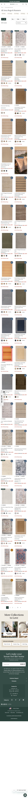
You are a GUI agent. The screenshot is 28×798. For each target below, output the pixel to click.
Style (24, 19)
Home (2, 7)
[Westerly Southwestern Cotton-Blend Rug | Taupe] (21, 587)
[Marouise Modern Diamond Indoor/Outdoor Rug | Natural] (21, 126)
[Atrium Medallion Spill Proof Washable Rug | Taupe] (7, 437)
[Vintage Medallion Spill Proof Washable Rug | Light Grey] (21, 496)
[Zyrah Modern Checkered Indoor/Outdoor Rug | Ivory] (21, 354)
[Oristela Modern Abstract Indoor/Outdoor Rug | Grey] (7, 68)
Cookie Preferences (14, 718)
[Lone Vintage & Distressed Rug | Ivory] (7, 184)
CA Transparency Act (19, 712)
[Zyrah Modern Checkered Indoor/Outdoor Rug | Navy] (21, 325)
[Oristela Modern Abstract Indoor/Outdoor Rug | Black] (21, 184)
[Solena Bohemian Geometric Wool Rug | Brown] (21, 382)
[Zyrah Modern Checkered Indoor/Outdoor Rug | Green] (21, 269)
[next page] (20, 608)
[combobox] (21, 23)
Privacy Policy (12, 712)
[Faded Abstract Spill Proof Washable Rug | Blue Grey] (21, 467)
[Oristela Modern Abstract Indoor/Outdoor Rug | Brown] (7, 126)
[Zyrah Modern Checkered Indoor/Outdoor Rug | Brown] (21, 96)
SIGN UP (22, 664)
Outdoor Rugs (16, 644)
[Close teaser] (4, 392)
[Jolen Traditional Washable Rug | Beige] (7, 410)
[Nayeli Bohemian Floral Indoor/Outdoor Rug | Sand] (21, 410)
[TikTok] (19, 700)
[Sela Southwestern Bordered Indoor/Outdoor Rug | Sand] (21, 437)
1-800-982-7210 (14, 688)
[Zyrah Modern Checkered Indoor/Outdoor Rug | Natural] (21, 526)
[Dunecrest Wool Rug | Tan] (7, 96)
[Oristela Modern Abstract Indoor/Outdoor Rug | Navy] (7, 297)
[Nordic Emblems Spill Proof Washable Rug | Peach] (7, 526)
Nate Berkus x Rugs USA (9, 634)
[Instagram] (11, 700)
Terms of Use (7, 712)
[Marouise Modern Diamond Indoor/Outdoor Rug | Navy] (7, 382)
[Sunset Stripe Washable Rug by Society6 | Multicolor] (7, 354)
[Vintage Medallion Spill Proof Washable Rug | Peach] (7, 556)
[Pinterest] (23, 700)
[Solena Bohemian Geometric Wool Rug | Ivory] (21, 68)
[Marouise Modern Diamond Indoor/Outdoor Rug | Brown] (7, 212)
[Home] (14, 4)
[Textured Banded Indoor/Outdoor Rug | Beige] (7, 587)
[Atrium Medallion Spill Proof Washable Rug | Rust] (21, 556)
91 (17, 607)
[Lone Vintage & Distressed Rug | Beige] (21, 212)
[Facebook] (15, 700)
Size (13, 19)
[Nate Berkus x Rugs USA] (10, 629)
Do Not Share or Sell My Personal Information (14, 715)
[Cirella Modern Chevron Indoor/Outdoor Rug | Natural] (7, 155)
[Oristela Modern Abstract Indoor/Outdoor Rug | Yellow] (7, 269)
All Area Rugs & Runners (9, 7)
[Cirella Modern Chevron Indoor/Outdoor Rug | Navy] (7, 325)
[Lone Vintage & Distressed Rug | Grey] (21, 241)
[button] (4, 19)
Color (18, 19)
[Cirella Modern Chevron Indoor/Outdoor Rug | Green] (7, 241)
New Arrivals (7, 644)
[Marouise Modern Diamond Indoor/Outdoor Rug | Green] (21, 297)
